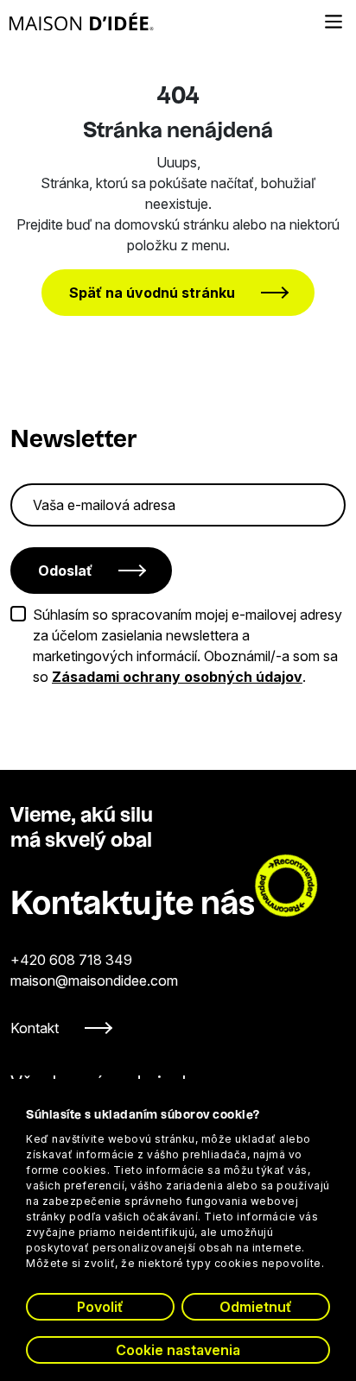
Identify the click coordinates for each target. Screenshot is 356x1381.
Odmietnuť (255, 1306)
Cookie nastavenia (178, 1350)
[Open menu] (333, 21)
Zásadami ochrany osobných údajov (177, 676)
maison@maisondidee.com (94, 980)
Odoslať (65, 570)
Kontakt (34, 1028)
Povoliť (100, 1306)
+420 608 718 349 (71, 959)
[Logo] (82, 21)
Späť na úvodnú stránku (152, 292)
